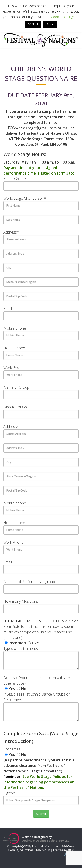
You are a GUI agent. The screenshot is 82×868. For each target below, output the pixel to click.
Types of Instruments (20, 648)
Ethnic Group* (15, 178)
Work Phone (13, 367)
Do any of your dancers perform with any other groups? (36, 680)
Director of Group (18, 406)
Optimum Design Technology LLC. (46, 840)
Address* (11, 232)
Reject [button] (50, 24)
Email (7, 308)
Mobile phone (14, 328)
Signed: (9, 792)
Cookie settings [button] (63, 16)
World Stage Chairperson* (24, 198)
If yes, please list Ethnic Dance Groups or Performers (36, 697)
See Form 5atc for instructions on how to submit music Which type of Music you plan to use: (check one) (40, 629)
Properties (11, 749)
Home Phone (14, 347)
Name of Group (16, 387)
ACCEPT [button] (33, 24)
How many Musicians (20, 601)
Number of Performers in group (29, 581)
